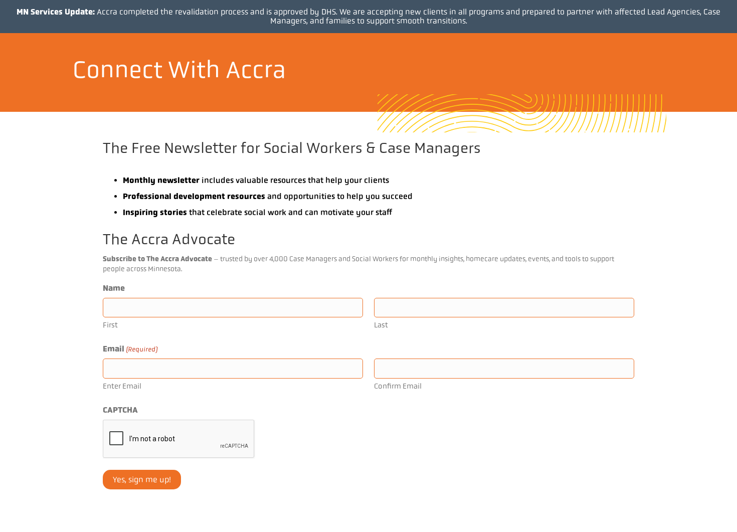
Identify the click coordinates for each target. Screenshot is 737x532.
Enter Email (122, 386)
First (110, 324)
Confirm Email (398, 386)
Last (381, 324)
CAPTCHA (120, 410)
